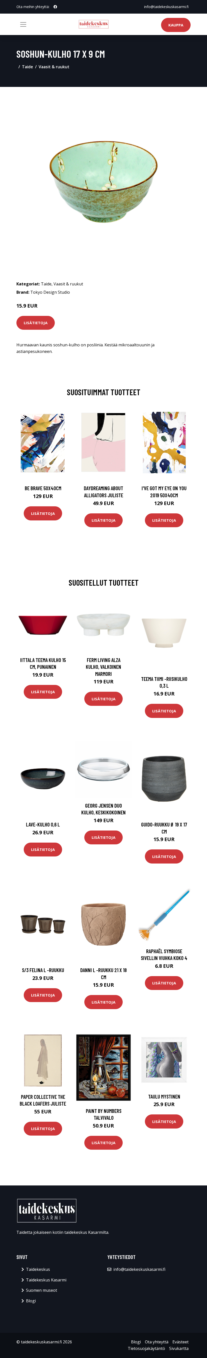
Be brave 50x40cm (43, 488)
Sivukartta (179, 1348)
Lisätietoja (35, 322)
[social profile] (55, 7)
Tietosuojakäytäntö (146, 1348)
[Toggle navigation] (23, 24)
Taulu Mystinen (164, 1096)
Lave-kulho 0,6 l (43, 824)
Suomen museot (41, 1290)
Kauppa (175, 24)
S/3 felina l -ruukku (43, 970)
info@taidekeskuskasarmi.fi (166, 6)
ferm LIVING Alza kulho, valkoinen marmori (103, 667)
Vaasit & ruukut (54, 67)
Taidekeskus (38, 1269)
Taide (27, 67)
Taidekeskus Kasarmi (46, 1280)
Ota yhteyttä (156, 1342)
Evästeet (180, 1342)
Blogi (31, 1301)
